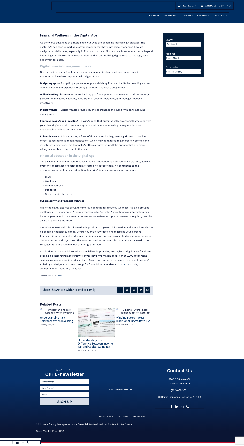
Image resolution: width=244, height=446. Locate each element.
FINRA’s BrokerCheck (119, 427)
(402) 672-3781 (179, 393)
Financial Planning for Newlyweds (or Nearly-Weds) (58, 342)
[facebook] (12, 442)
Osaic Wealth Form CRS (50, 434)
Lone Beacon (129, 392)
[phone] (28, 442)
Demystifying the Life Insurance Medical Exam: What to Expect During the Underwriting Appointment (133, 345)
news (60, 276)
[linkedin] (17, 442)
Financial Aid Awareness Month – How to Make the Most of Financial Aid (94, 344)
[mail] (23, 442)
